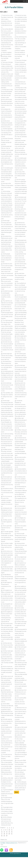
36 (1, 420)
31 (1, 361)
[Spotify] (2, 850)
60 (1, 635)
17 (1, 191)
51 (1, 557)
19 (1, 220)
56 (1, 596)
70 (1, 727)
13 (1, 146)
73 (1, 754)
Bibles (16, 792)
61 (1, 643)
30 (1, 353)
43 (1, 488)
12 (1, 138)
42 (1, 477)
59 (1, 623)
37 (1, 433)
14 (1, 160)
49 (1, 543)
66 (1, 690)
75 (1, 770)
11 (1, 128)
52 (1, 566)
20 (1, 236)
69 (1, 719)
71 (1, 737)
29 (1, 342)
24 (1, 291)
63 (1, 656)
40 (1, 457)
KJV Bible (3, 842)
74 (1, 760)
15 (1, 168)
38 (1, 437)
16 (1, 183)
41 (1, 463)
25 (1, 300)
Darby (15, 11)
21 (1, 254)
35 (1, 400)
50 (1, 551)
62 (1, 651)
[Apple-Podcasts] (7, 850)
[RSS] (11, 850)
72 (1, 744)
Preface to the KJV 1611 (11, 842)
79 (1, 807)
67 (1, 703)
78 (1, 797)
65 (1, 676)
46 (1, 519)
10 (1, 121)
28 (1, 330)
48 (1, 531)
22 (1, 263)
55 (1, 590)
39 (1, 449)
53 (1, 574)
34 (1, 392)
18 (1, 209)
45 (1, 508)
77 (1, 789)
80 (1, 817)
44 (1, 496)
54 (1, 582)
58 (1, 611)
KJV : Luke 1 (3, 11)
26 (1, 310)
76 (1, 778)
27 (1, 320)
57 (1, 604)
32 (1, 371)
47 (1, 525)
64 (1, 666)
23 (1, 279)
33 (1, 383)
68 (1, 711)
